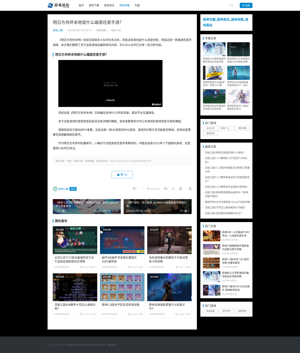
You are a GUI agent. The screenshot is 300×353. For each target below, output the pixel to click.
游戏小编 (57, 30)
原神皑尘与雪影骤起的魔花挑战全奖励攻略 (214, 60)
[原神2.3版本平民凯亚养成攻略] (122, 287)
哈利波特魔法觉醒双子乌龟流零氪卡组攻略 (168, 259)
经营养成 (242, 311)
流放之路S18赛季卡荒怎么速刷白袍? (75, 306)
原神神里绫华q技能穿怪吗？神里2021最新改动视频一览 (214, 84)
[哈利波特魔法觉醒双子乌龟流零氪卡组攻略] (169, 240)
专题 (137, 5)
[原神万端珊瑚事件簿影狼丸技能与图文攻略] (211, 245)
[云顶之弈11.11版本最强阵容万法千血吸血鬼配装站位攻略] (75, 240)
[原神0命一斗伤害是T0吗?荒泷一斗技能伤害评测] (211, 232)
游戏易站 (70, 345)
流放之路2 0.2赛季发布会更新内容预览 (226, 186)
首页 (81, 5)
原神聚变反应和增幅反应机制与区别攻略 (214, 107)
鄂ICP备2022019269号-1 (95, 345)
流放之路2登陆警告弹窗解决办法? (223, 213)
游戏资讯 (109, 5)
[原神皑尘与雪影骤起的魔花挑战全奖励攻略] (211, 272)
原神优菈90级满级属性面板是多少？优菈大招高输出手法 (238, 84)
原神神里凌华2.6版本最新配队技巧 (238, 107)
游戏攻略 (124, 5)
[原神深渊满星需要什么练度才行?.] (169, 287)
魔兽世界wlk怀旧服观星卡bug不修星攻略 (227, 201)
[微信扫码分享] (165, 188)
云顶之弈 (210, 128)
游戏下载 (94, 5)
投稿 (247, 5)
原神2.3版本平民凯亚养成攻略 (120, 304)
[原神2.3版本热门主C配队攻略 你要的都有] (211, 259)
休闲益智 (210, 311)
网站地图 (112, 345)
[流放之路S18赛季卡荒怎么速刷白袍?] (75, 287)
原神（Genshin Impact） (227, 128)
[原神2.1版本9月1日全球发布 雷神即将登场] (211, 286)
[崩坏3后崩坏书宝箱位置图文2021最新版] (122, 240)
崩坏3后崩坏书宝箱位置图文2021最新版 (119, 259)
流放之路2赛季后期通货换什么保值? (224, 152)
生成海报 (154, 188)
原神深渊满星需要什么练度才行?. (167, 306)
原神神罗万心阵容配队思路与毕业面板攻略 (238, 60)
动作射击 (226, 311)
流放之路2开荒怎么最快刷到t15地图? (225, 207)
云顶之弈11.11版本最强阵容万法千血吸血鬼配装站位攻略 (74, 259)
